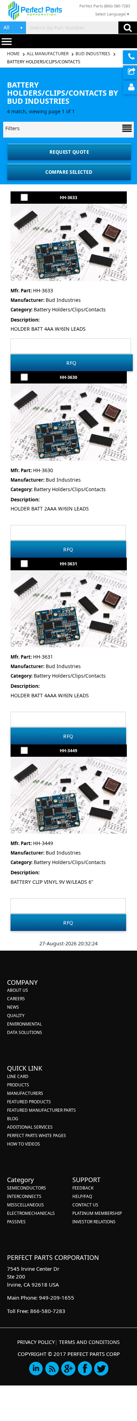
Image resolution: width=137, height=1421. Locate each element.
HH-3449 (68, 751)
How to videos (23, 1144)
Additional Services (30, 1127)
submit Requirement (130, 72)
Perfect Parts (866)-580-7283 (104, 5)
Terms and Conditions (89, 1342)
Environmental (24, 1024)
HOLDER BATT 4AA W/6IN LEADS (48, 328)
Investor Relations (94, 1222)
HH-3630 (68, 377)
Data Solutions (24, 1032)
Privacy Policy (36, 1342)
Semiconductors (26, 1188)
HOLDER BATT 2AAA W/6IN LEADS (50, 508)
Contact (130, 57)
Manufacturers (25, 1093)
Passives (16, 1222)
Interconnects (24, 1196)
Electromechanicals (31, 1213)
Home (14, 54)
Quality (16, 1016)
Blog (12, 1119)
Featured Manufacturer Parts (41, 1110)
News (13, 1007)
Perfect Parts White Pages (36, 1135)
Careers (16, 999)
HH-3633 (68, 198)
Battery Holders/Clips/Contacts (70, 309)
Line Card (17, 1076)
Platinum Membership (97, 1213)
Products (18, 1085)
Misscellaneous (25, 1205)
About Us (17, 990)
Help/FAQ (82, 1196)
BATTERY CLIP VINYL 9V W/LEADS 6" (52, 881)
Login (130, 87)
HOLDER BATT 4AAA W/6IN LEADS (50, 695)
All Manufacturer (47, 54)
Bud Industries (93, 54)
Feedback (82, 1188)
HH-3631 (68, 564)
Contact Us (85, 1205)
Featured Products (29, 1102)
